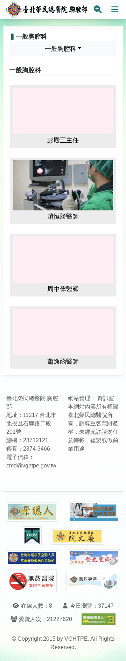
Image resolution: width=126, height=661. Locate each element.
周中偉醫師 (63, 288)
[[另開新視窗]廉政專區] (92, 581)
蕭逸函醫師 (63, 361)
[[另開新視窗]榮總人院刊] (32, 512)
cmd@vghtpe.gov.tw (31, 465)
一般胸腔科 (60, 48)
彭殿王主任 (63, 140)
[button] (114, 648)
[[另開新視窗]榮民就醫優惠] (94, 512)
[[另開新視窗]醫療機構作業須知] (32, 558)
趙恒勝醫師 (63, 216)
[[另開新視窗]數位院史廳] (77, 536)
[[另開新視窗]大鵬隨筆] (94, 558)
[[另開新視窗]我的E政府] (32, 536)
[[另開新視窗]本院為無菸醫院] (32, 580)
